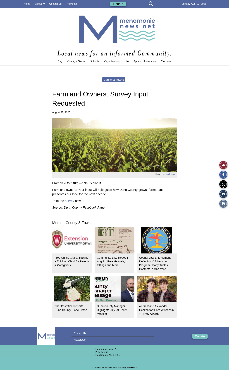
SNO (129, 367)
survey (69, 201)
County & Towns (76, 61)
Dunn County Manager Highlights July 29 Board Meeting (112, 310)
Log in (135, 367)
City (60, 61)
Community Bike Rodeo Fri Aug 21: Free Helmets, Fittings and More (113, 261)
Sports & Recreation (145, 61)
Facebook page (168, 174)
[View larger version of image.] (114, 145)
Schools (94, 61)
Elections (166, 61)
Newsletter (72, 3)
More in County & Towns (72, 223)
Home (27, 3)
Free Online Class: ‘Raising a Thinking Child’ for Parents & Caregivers (72, 261)
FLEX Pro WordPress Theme (111, 367)
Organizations (112, 61)
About (38, 3)
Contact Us (55, 3)
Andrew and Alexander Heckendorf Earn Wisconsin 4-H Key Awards (156, 310)
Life (127, 61)
